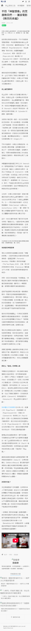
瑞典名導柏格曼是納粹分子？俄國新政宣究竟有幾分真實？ (15, 610)
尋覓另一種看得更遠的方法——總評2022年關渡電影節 (15, 585)
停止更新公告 (10, 5)
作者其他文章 (15, 574)
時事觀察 (21, 5)
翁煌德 (3, 23)
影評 (5, 555)
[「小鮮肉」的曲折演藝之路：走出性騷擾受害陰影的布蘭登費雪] (15, 591)
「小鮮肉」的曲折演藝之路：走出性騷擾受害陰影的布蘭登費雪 (15, 597)
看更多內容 (16, 617)
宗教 (10, 555)
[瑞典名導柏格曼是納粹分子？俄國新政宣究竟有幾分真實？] (15, 604)
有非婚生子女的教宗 (9, 407)
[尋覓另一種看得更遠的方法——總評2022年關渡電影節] (15, 579)
